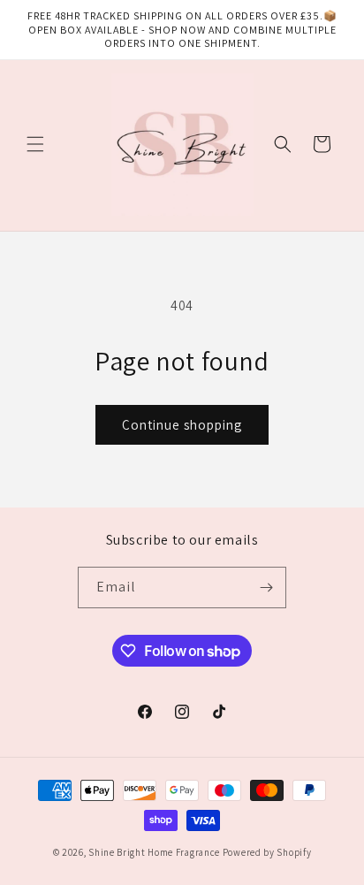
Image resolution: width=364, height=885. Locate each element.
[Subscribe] (265, 587)
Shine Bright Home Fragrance (154, 852)
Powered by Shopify (267, 852)
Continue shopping (182, 424)
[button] (35, 144)
